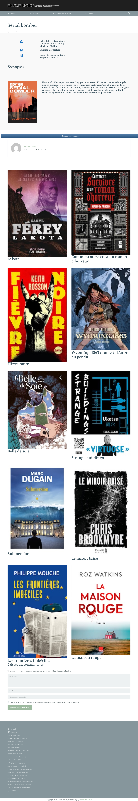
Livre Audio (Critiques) (15, 754)
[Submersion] (37, 466)
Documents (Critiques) (15, 741)
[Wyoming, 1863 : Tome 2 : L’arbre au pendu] (101, 269)
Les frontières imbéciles (29, 660)
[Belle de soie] (37, 372)
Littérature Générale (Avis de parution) (20, 781)
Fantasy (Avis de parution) (16, 778)
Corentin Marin (86, 800)
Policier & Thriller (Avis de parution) (19, 784)
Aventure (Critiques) (14, 735)
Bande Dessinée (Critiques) (17, 738)
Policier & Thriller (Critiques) (17, 757)
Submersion (18, 553)
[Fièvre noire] (37, 269)
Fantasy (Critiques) (14, 747)
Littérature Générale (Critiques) (18, 750)
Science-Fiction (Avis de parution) (19, 787)
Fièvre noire (18, 363)
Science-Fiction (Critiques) (16, 760)
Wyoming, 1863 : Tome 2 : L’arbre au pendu (100, 354)
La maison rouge (86, 657)
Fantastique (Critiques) (15, 744)
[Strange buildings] (101, 372)
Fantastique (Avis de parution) (18, 775)
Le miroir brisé (84, 558)
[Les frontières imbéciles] (37, 567)
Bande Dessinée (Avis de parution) (20, 769)
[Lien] (34, 5)
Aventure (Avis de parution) (17, 766)
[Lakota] (37, 171)
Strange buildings (87, 457)
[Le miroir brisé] (101, 466)
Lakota (14, 259)
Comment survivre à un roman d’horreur (99, 259)
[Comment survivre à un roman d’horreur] (101, 171)
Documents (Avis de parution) (18, 772)
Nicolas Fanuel (30, 146)
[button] (129, 13)
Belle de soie (19, 451)
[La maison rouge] (101, 567)
